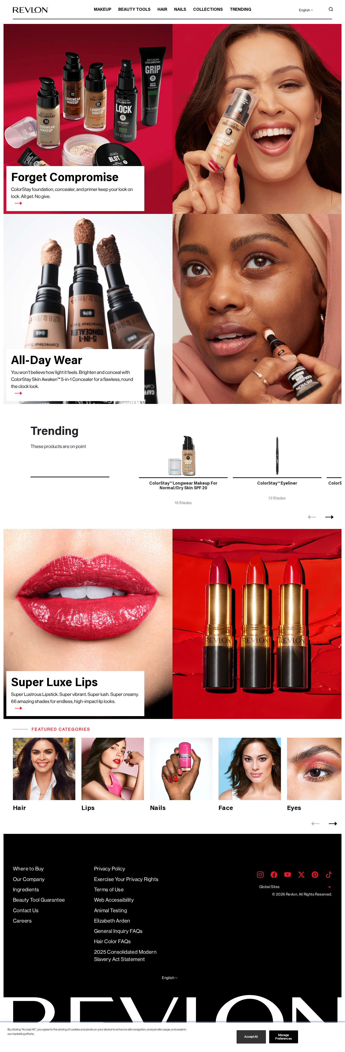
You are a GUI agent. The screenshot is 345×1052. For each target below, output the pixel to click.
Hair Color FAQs (112, 941)
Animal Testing (110, 910)
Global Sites (269, 887)
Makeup (102, 10)
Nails (180, 10)
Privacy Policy (109, 869)
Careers (22, 921)
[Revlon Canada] (30, 10)
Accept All (251, 1037)
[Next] (329, 517)
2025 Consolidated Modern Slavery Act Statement (125, 955)
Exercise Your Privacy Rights (126, 879)
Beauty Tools (134, 10)
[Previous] (312, 517)
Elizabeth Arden (112, 921)
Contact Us (25, 910)
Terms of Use (109, 889)
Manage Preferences (283, 1037)
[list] (238, 466)
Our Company (29, 879)
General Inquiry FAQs (118, 931)
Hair (162, 10)
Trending (240, 10)
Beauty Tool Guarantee (39, 900)
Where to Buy (28, 869)
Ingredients (26, 889)
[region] (172, 1037)
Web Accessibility (114, 900)
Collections (208, 10)
